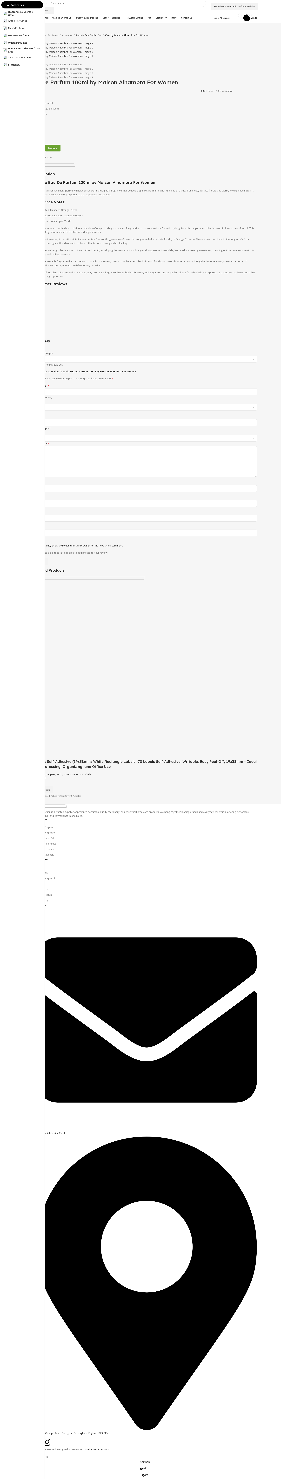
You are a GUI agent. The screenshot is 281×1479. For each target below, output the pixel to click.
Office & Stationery (44, 854)
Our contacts (41, 889)
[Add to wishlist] (56, 755)
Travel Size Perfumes (45, 843)
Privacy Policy (41, 900)
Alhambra (67, 35)
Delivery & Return (43, 894)
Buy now (52, 148)
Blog (36, 883)
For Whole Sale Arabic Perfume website (234, 6)
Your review (42, 443)
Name (38, 512)
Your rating (41, 385)
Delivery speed (42, 428)
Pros (36, 482)
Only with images (43, 353)
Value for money (43, 397)
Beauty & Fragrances (45, 827)
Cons (37, 497)
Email (38, 527)
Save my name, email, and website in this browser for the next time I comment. (78, 545)
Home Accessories (44, 849)
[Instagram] (47, 1442)
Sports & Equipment (44, 832)
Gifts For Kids (41, 872)
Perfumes (53, 35)
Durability (39, 412)
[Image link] (50, 806)
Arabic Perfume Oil (44, 838)
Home (37, 867)
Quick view (47, 755)
